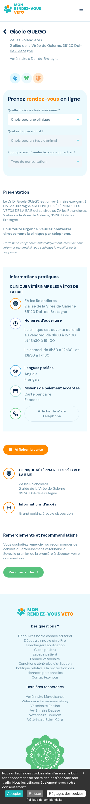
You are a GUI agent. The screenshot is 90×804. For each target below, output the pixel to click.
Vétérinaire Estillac (45, 705)
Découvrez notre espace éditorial (45, 636)
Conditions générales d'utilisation (45, 663)
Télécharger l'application (45, 645)
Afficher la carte (29, 449)
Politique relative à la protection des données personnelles (45, 670)
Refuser (35, 793)
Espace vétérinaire (45, 659)
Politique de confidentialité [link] (44, 799)
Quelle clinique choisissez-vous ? (34, 110)
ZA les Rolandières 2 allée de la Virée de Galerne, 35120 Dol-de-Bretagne (46, 45)
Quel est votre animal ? (25, 131)
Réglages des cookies (66, 793)
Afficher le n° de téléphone (52, 413)
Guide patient (45, 649)
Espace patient (45, 654)
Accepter (14, 793)
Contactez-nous (45, 677)
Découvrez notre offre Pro (45, 640)
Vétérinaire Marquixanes (45, 696)
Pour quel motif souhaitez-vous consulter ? (41, 152)
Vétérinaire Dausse (45, 710)
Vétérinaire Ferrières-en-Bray (45, 701)
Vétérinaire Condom (45, 715)
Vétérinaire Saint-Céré (45, 719)
